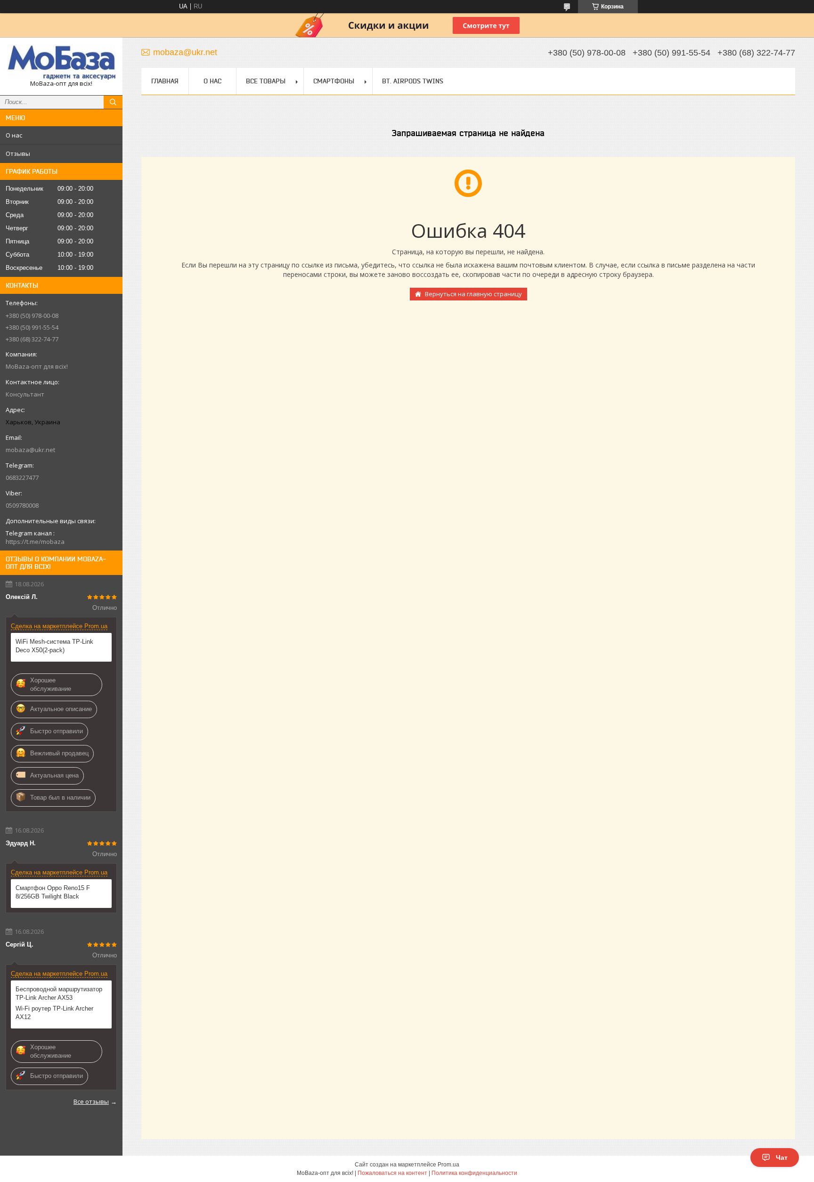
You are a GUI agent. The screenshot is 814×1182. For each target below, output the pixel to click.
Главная (165, 81)
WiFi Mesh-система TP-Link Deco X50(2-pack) (54, 646)
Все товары (265, 81)
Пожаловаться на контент (392, 1173)
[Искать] (113, 102)
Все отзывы (91, 1101)
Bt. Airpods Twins (412, 81)
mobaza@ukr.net (30, 449)
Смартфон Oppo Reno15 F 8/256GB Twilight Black (53, 892)
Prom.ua (448, 1164)
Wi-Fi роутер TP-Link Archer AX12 (54, 1012)
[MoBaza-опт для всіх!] (61, 62)
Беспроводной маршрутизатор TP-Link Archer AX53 (59, 993)
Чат (782, 1157)
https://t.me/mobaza (35, 541)
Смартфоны (333, 81)
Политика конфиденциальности (474, 1173)
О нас (14, 135)
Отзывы (18, 153)
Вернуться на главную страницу (473, 294)
